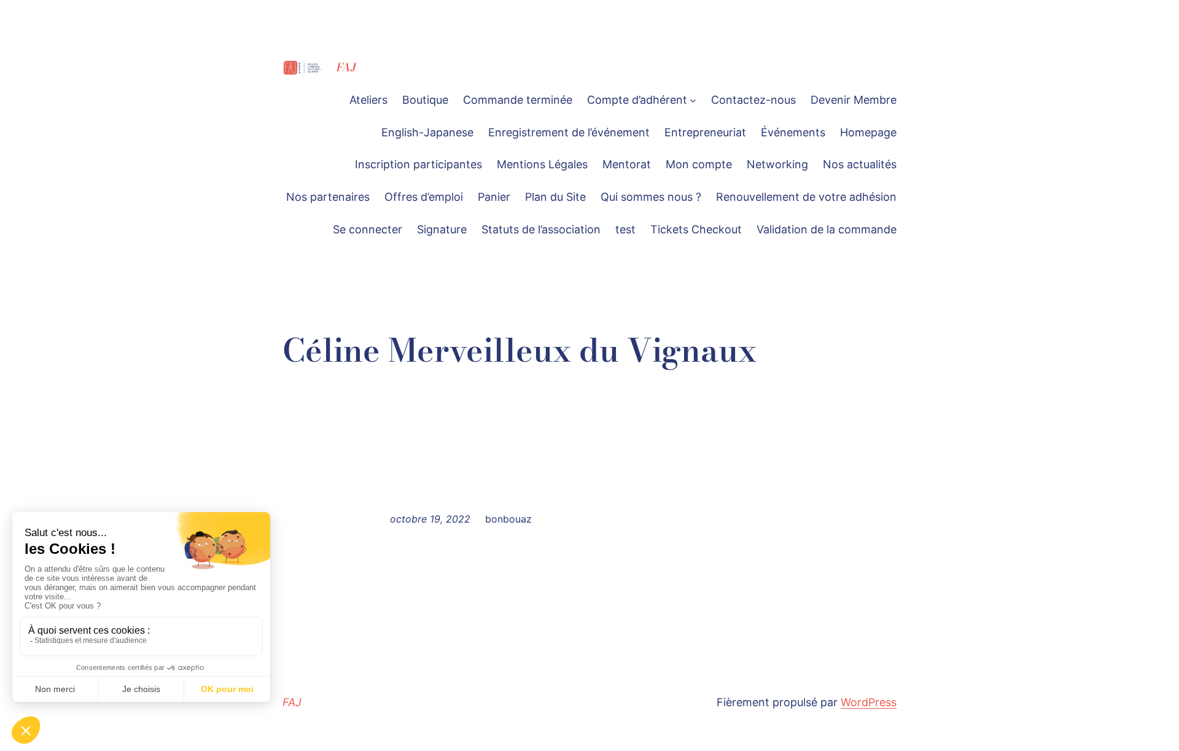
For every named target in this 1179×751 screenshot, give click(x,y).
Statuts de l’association (541, 229)
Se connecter (367, 229)
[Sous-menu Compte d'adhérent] (693, 100)
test (625, 229)
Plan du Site (555, 196)
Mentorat (626, 164)
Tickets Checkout (696, 229)
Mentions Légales (542, 164)
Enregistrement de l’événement (569, 132)
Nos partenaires (328, 196)
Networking (777, 164)
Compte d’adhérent (637, 99)
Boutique (425, 99)
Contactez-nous (753, 99)
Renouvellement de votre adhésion (806, 196)
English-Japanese (427, 132)
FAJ (346, 67)
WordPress (869, 702)
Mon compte (699, 164)
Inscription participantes (418, 164)
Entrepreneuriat (705, 132)
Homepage (868, 132)
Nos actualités (860, 164)
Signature (442, 229)
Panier (494, 196)
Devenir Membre (854, 99)
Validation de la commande (827, 229)
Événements (793, 132)
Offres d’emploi (423, 196)
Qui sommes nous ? (651, 196)
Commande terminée (517, 99)
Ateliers (368, 99)
